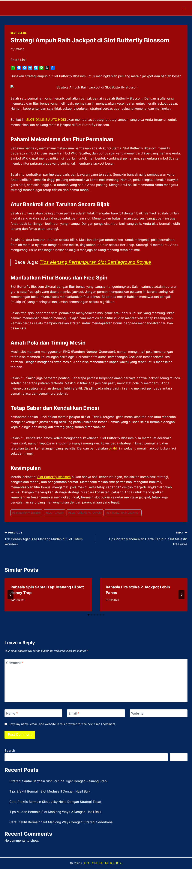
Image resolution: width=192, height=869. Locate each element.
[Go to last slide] (11, 594)
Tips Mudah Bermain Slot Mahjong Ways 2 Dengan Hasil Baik (55, 812)
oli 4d (113, 448)
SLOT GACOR (54, 512)
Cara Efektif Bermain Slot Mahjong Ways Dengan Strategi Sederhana (61, 822)
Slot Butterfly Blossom (54, 477)
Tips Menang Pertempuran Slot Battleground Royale (95, 262)
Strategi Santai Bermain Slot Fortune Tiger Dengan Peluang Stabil (58, 781)
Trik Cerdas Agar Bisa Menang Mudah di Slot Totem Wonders (43, 538)
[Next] (181, 594)
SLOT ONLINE (18, 32)
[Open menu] (184, 8)
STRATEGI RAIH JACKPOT (123, 512)
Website (137, 713)
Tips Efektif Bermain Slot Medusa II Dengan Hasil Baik (49, 791)
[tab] (88, 615)
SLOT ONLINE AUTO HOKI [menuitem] (46, 119)
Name (12, 713)
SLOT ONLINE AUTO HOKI (85, 512)
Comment (14, 663)
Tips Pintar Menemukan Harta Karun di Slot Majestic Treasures (148, 538)
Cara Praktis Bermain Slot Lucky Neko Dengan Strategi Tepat (55, 802)
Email (74, 713)
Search (9, 750)
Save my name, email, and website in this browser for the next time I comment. (62, 724)
